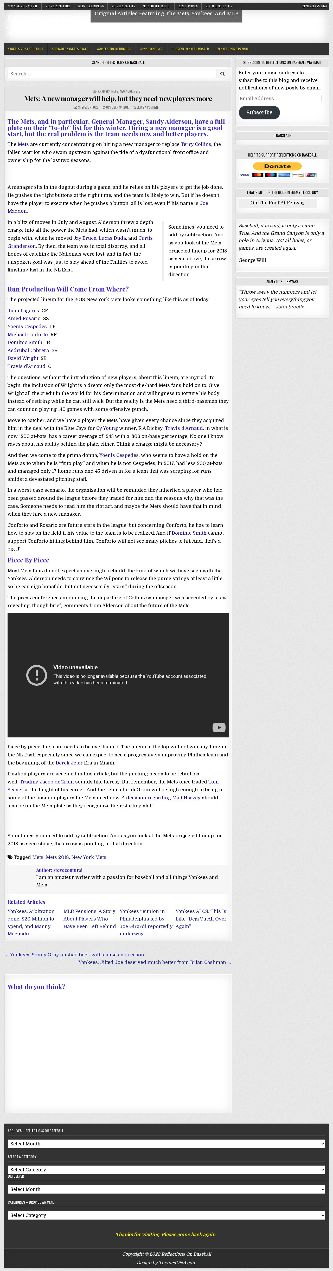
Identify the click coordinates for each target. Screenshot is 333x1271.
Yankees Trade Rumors (114, 48)
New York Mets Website (22, 6)
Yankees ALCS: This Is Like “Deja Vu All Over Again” (201, 919)
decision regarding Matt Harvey (163, 797)
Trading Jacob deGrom (47, 781)
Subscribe (259, 112)
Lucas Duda (112, 238)
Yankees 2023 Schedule (25, 48)
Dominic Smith (25, 342)
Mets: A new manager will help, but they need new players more (118, 98)
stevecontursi (88, 107)
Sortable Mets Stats (219, 6)
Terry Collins (196, 144)
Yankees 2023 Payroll (233, 48)
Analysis (104, 91)
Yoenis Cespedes (27, 326)
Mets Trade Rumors (91, 6)
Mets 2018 (57, 857)
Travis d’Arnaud (27, 366)
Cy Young (107, 428)
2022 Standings (187, 6)
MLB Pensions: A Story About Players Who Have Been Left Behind (89, 919)
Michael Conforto (28, 334)
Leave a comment (148, 107)
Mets (114, 91)
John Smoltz (290, 306)
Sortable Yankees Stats (70, 48)
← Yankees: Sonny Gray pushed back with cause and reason (74, 954)
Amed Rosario (24, 318)
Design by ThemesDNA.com (166, 1262)
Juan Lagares (23, 310)
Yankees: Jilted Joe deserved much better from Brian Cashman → (155, 962)
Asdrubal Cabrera (28, 350)
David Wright (23, 358)
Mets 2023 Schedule (58, 6)
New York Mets (130, 91)
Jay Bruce (84, 238)
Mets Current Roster (156, 6)
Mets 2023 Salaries (123, 6)
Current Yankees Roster (190, 48)
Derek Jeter (69, 763)
